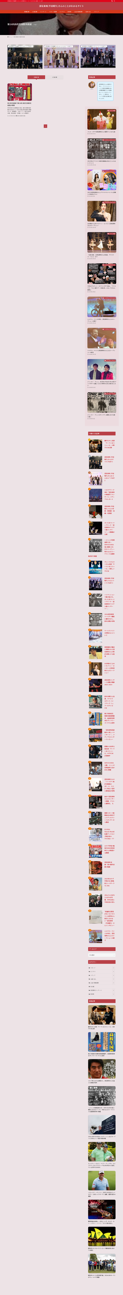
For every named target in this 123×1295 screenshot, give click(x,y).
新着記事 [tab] (36, 77)
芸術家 (92, 994)
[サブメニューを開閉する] (113, 968)
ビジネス (92, 971)
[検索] (114, 1)
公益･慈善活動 (94, 983)
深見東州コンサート (96, 990)
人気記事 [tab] (54, 77)
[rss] (112, 1)
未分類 (92, 986)
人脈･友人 (93, 979)
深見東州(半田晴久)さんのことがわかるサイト (61, 6)
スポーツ (92, 968)
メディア (92, 975)
